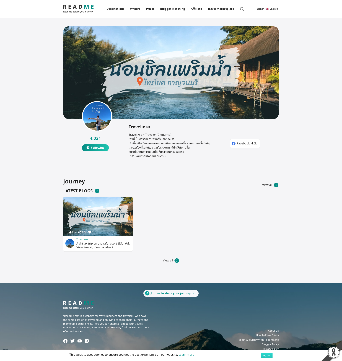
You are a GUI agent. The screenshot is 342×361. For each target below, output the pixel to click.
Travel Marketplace (221, 9)
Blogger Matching (172, 9)
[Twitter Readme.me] (72, 341)
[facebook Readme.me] (65, 341)
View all (267, 185)
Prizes (150, 9)
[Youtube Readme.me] (79, 340)
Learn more (186, 355)
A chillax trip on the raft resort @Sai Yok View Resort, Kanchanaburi (103, 245)
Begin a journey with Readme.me (259, 340)
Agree (266, 355)
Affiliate (196, 9)
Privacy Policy (271, 349)
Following (98, 148)
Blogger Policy (270, 344)
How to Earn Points (267, 335)
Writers (135, 9)
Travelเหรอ (82, 239)
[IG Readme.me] (87, 341)
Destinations (115, 9)
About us (273, 331)
